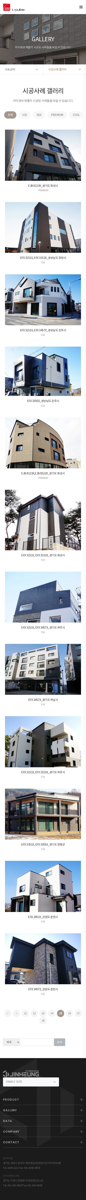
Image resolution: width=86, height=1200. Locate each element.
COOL (76, 115)
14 (52, 1013)
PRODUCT (11, 1100)
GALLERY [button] (10, 69)
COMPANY (11, 1132)
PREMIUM (57, 115)
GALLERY (10, 1110)
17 (78, 1013)
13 (43, 1013)
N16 (39, 115)
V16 (24, 115)
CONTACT (11, 1142)
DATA (7, 1121)
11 (25, 1013)
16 (69, 1013)
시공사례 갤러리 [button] (57, 69)
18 (43, 1020)
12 (34, 1013)
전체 (10, 115)
